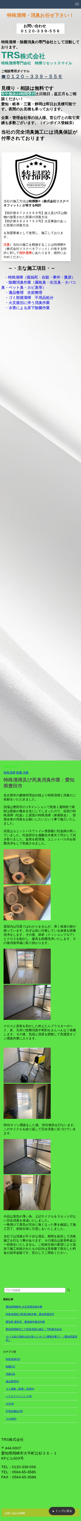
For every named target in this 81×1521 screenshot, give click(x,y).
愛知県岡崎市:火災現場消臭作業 (24, 1306)
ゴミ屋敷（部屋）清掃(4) (20, 1388)
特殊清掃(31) (13, 1359)
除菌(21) (10, 1366)
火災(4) (10, 1403)
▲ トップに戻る (62, 1510)
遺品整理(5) (12, 1381)
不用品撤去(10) (14, 1411)
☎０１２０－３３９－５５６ (32, 76)
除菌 (19, 772)
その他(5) (11, 1418)
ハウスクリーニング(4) (19, 1396)
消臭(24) (10, 1374)
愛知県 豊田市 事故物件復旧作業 (25, 1321)
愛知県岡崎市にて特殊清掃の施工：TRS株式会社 (34, 1329)
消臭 (26, 772)
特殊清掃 (9, 772)
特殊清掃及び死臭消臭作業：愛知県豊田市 (30, 1314)
